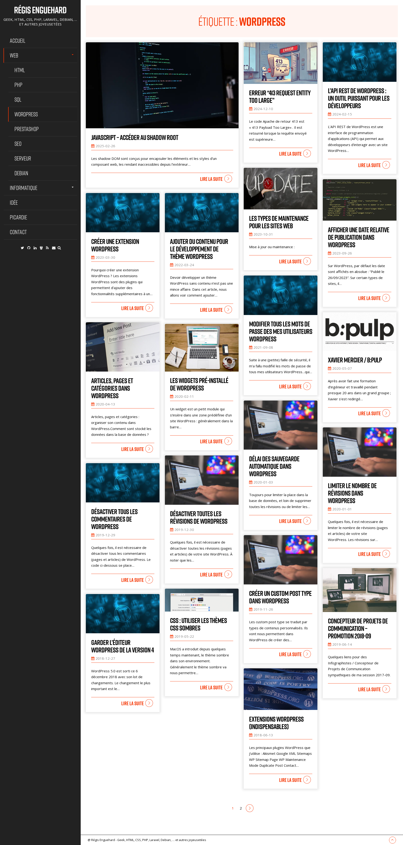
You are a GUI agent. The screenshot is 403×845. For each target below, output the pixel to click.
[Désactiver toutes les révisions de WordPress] (202, 480)
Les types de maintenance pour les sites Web (279, 222)
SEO (17, 143)
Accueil (17, 40)
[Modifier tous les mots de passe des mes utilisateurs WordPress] (280, 295)
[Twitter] (22, 247)
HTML (19, 70)
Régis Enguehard (40, 9)
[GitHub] (28, 247)
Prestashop (26, 129)
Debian (21, 173)
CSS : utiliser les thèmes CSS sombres (198, 624)
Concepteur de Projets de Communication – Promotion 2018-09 (358, 628)
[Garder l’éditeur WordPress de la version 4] (123, 614)
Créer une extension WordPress (115, 245)
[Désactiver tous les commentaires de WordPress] (123, 483)
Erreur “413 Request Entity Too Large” (279, 96)
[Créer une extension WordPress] (123, 213)
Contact (18, 232)
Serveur (22, 158)
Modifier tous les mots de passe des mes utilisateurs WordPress (280, 331)
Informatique (23, 188)
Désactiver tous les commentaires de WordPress (114, 519)
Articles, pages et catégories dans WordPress (112, 388)
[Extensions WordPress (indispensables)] (280, 689)
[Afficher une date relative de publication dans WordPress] (359, 200)
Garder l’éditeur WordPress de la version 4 (122, 646)
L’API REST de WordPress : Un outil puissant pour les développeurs (358, 98)
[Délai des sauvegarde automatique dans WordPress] (280, 425)
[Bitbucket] (41, 247)
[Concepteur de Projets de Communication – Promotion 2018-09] (359, 590)
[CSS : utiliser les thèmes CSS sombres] (202, 600)
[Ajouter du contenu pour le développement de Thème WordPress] (202, 213)
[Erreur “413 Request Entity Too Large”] (280, 63)
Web (14, 55)
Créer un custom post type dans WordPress (280, 597)
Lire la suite (211, 179)
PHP (18, 85)
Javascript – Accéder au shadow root (134, 137)
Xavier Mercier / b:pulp (355, 360)
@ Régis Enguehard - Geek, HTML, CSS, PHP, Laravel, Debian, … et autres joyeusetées (147, 840)
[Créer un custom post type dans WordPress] (280, 559)
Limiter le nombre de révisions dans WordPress (352, 493)
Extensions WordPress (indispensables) (276, 722)
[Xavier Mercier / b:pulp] (359, 331)
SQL (17, 99)
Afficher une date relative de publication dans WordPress (358, 237)
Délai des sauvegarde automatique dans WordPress (274, 466)
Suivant (250, 808)
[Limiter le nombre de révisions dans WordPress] (359, 452)
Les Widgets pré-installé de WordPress (199, 384)
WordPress (26, 114)
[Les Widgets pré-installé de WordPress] (202, 348)
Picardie (18, 217)
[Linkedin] (35, 247)
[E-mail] (54, 247)
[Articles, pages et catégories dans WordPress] (123, 347)
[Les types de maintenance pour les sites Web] (280, 188)
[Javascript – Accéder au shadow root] (162, 85)
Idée (14, 202)
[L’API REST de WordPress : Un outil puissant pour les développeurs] (359, 62)
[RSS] (47, 247)
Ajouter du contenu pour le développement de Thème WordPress (199, 248)
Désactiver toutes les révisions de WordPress (198, 517)
